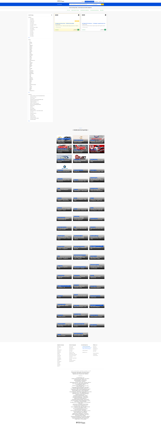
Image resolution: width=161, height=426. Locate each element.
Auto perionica (32, 29)
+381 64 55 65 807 (85, 350)
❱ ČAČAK (58, 354)
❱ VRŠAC (58, 363)
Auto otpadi (32, 28)
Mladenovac (31, 79)
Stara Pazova (31, 71)
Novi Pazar (31, 55)
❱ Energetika (71, 347)
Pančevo (31, 50)
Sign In (103, 1)
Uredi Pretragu (30, 15)
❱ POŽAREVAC (59, 361)
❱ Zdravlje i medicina (72, 360)
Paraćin (31, 80)
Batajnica (31, 65)
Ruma (30, 82)
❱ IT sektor (70, 351)
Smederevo (31, 54)
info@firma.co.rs (84, 352)
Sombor (31, 57)
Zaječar (31, 64)
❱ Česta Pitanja (95, 355)
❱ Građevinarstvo (71, 348)
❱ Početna (94, 346)
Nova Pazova (31, 70)
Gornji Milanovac (32, 90)
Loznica (31, 58)
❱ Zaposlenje (95, 354)
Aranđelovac (31, 72)
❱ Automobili (71, 346)
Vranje (30, 59)
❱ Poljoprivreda (71, 361)
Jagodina (31, 63)
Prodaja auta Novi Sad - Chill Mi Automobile (64, 23)
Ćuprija (31, 87)
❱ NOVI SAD (59, 347)
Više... (29, 37)
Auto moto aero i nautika (34, 27)
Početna (83, 1)
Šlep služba (101, 10)
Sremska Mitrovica (32, 60)
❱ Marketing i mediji (72, 353)
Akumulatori (32, 19)
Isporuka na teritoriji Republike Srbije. (35, 104)
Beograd (31, 42)
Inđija (30, 76)
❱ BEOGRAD (59, 346)
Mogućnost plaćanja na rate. (34, 100)
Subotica (31, 47)
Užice (30, 61)
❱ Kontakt (94, 351)
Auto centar (32, 23)
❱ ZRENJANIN (59, 355)
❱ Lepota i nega (71, 352)
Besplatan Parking (32, 109)
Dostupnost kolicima (33, 113)
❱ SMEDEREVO (59, 359)
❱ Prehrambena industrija (73, 354)
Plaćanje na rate (32, 115)
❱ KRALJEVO (59, 351)
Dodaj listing (92, 1)
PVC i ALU (68, 10)
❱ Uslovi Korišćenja (96, 353)
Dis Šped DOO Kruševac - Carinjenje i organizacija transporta (95, 23)
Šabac (30, 52)
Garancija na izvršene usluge (34, 118)
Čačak (30, 53)
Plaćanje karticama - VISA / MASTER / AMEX (36, 110)
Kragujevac (31, 45)
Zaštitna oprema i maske (75, 10)
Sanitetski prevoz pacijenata (84, 10)
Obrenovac (31, 78)
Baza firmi (86, 1)
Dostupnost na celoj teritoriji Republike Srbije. (36, 99)
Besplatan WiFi (32, 105)
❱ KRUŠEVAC (59, 352)
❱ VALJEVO (58, 356)
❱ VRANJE (58, 362)
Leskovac (31, 46)
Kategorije (96, 1)
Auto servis (31, 33)
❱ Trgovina (70, 356)
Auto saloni (31, 32)
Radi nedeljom (32, 108)
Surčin (30, 85)
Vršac (30, 75)
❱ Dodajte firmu (95, 348)
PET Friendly (32, 114)
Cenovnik (100, 1)
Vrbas (30, 74)
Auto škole (31, 34)
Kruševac (31, 48)
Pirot (30, 69)
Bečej (30, 89)
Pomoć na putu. (32, 98)
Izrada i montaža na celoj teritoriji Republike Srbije (37, 95)
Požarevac (31, 62)
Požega (31, 81)
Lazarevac (31, 77)
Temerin (31, 86)
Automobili (31, 18)
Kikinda (31, 66)
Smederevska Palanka (33, 84)
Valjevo (31, 56)
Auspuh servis (32, 21)
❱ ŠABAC (58, 353)
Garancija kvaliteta (33, 119)
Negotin (31, 88)
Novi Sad (31, 43)
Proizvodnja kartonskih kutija (94, 10)
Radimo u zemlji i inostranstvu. (34, 103)
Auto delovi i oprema (33, 24)
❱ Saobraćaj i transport (72, 355)
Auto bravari (32, 22)
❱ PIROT (58, 360)
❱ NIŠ (58, 348)
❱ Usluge (70, 359)
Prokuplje (31, 68)
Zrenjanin (31, 51)
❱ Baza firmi (95, 347)
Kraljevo (31, 49)
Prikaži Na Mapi (58, 27)
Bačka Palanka (32, 73)
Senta (30, 83)
